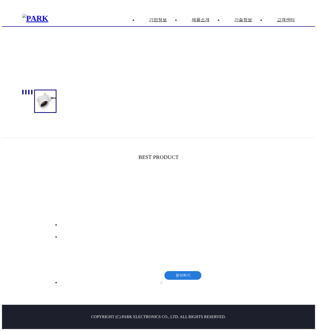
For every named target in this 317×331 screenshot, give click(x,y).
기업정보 (158, 19)
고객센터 (286, 19)
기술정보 (243, 19)
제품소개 (201, 19)
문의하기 (183, 275)
